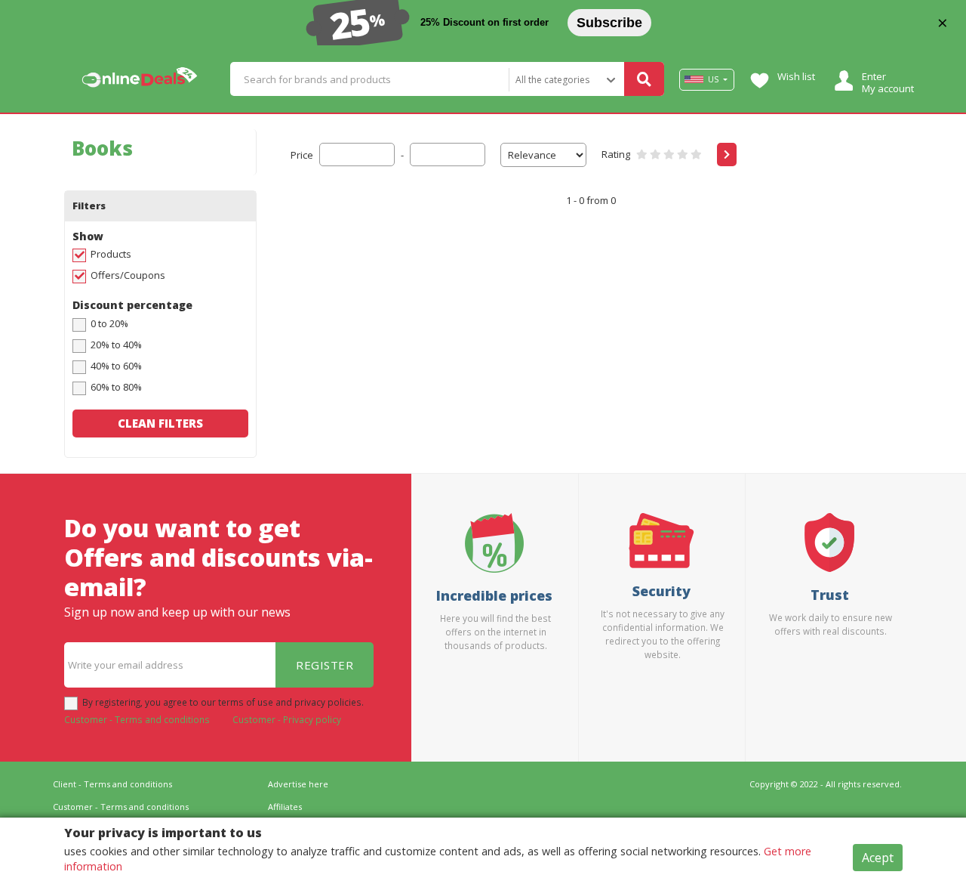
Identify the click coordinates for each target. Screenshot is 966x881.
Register (324, 664)
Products (111, 254)
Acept (878, 857)
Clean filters (160, 423)
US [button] (713, 79)
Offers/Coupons (128, 275)
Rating (615, 154)
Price (302, 155)
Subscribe (609, 22)
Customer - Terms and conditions (137, 719)
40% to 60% (116, 365)
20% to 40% (116, 344)
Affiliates (285, 806)
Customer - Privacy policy (286, 719)
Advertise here (298, 784)
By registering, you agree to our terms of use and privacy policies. (223, 702)
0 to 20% (109, 323)
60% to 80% (116, 387)
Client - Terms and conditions (112, 784)
